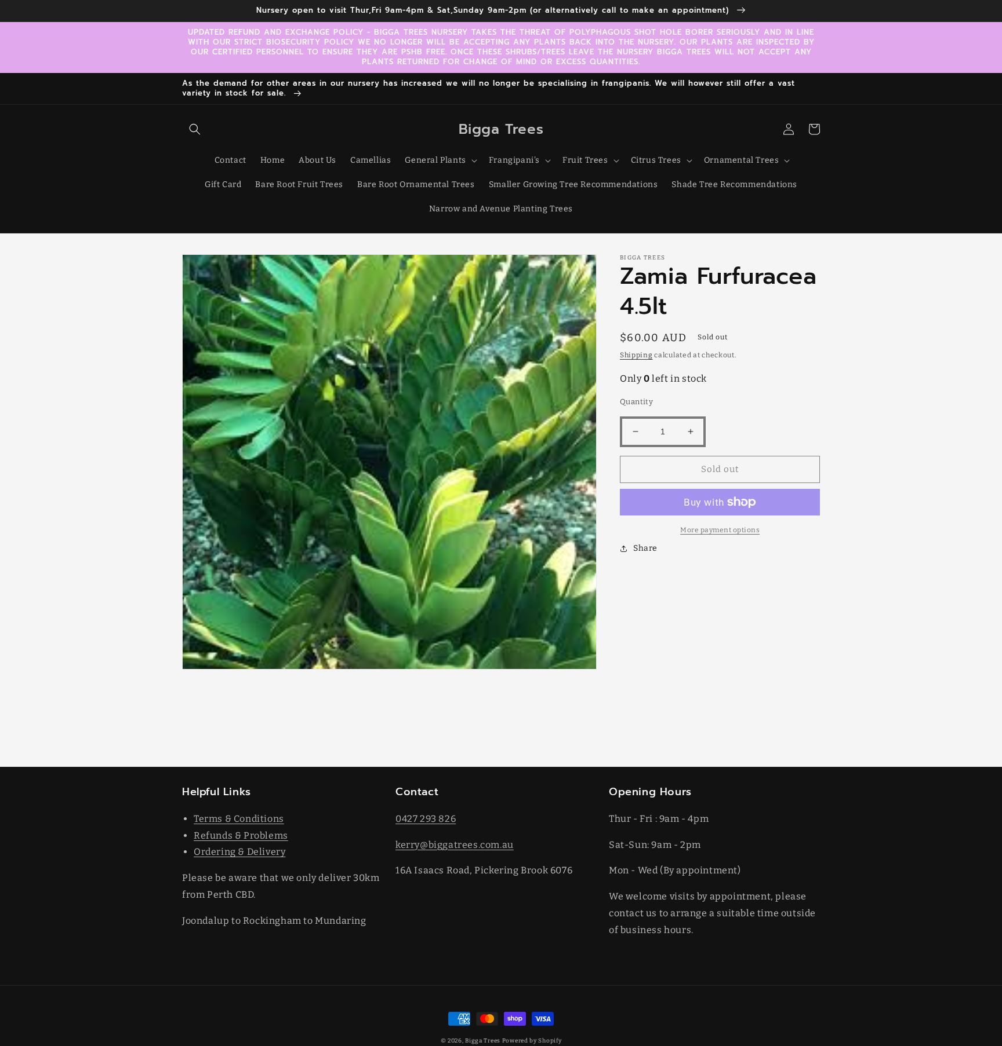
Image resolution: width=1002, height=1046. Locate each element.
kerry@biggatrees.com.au (454, 844)
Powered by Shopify (532, 1040)
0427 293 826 (425, 818)
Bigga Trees (482, 1040)
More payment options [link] (720, 530)
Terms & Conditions (239, 818)
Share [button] (645, 548)
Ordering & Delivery (239, 851)
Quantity (636, 401)
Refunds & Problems (241, 835)
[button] (195, 129)
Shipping (636, 355)
